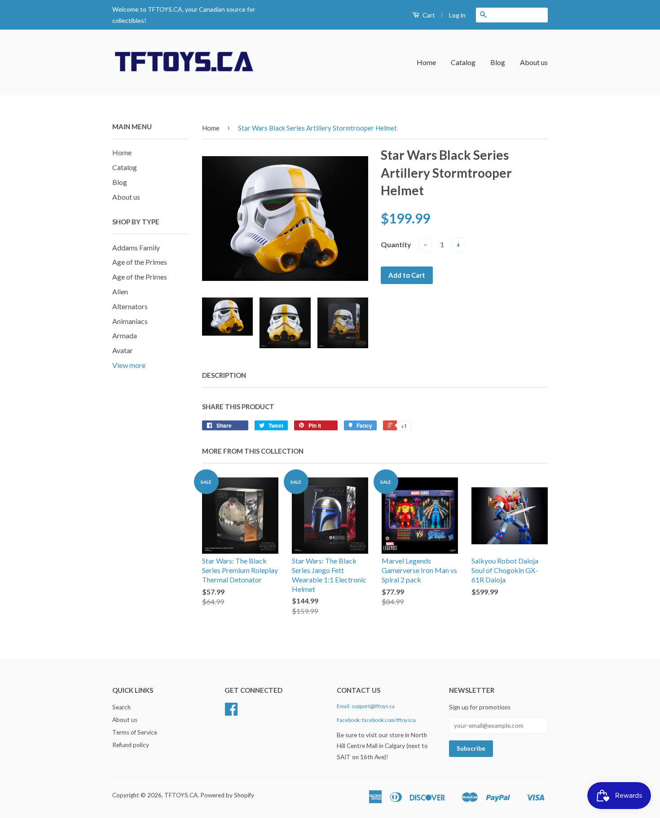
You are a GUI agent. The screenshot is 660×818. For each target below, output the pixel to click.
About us (534, 62)
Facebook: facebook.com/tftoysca (376, 720)
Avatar (122, 350)
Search (121, 707)
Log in (457, 15)
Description (224, 375)
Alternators (130, 306)
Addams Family (136, 247)
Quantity (396, 244)
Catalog (463, 62)
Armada (124, 335)
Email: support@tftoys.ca (366, 706)
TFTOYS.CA (181, 795)
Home (426, 62)
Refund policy (130, 744)
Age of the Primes (139, 262)
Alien (120, 291)
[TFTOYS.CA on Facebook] (231, 712)
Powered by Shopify (227, 795)
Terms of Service (134, 732)
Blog (497, 62)
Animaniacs (130, 321)
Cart (428, 15)
